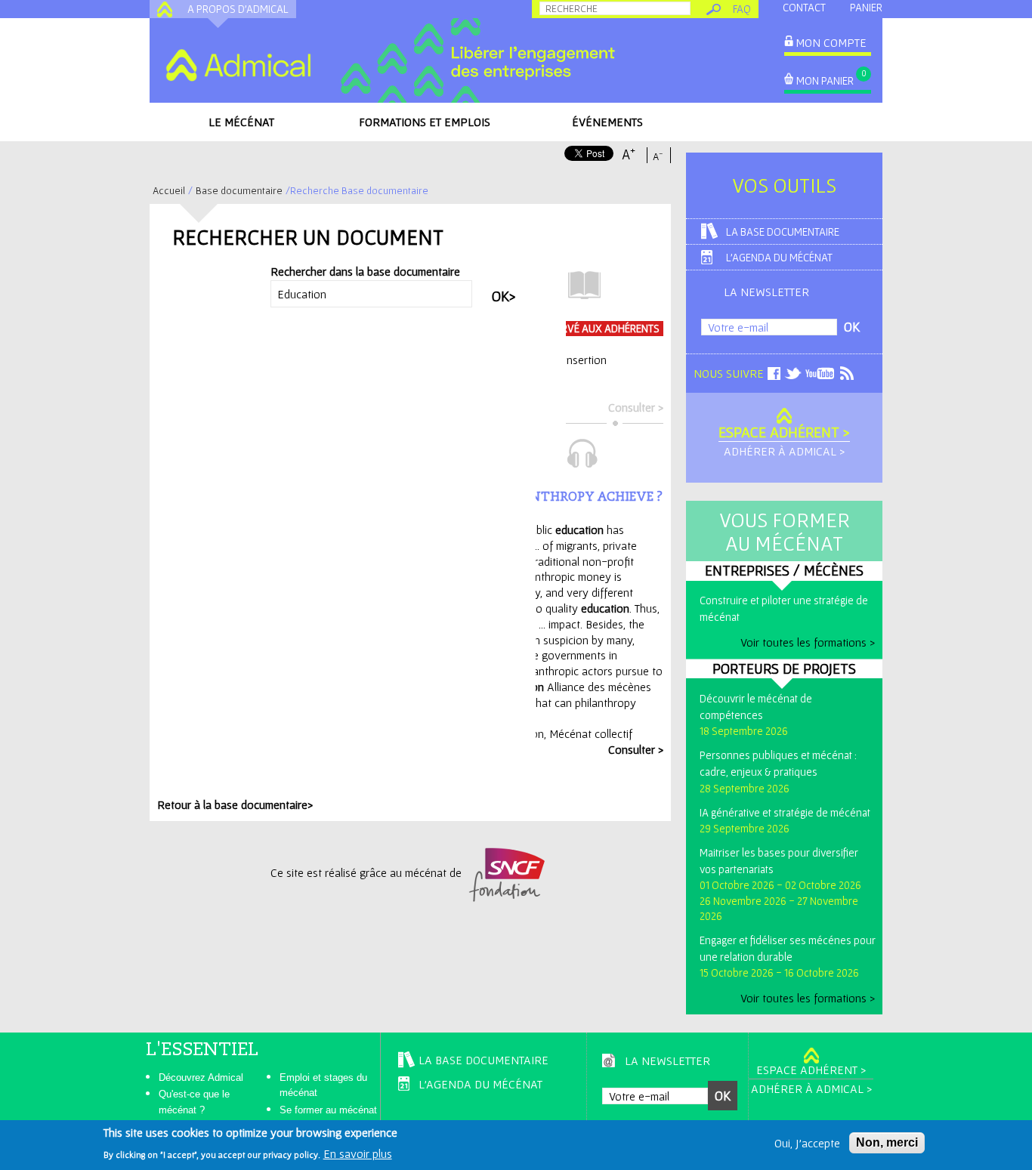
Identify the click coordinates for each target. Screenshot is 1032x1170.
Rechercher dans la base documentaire (365, 271)
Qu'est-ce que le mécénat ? (194, 1102)
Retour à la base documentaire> (235, 804)
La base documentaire (782, 231)
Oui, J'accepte (807, 1143)
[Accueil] (238, 65)
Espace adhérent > (784, 432)
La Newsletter (766, 291)
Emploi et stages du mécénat (323, 1085)
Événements (607, 121)
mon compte (831, 42)
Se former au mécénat (328, 1110)
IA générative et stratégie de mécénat (785, 812)
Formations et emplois (424, 121)
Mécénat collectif (590, 733)
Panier (866, 7)
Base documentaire (239, 190)
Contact (804, 7)
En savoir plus (357, 1153)
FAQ (742, 8)
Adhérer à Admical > (784, 451)
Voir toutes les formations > (807, 642)
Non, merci (887, 1142)
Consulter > (635, 407)
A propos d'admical (238, 8)
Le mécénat (241, 121)
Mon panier (825, 80)
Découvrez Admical (201, 1077)
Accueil (169, 190)
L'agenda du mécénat (779, 257)
